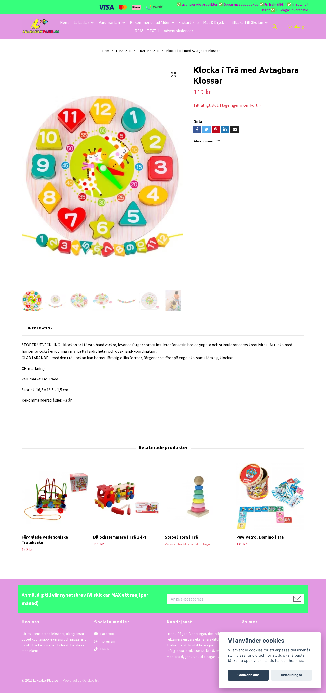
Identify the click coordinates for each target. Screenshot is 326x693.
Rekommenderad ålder (150, 22)
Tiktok (104, 649)
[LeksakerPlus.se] (41, 26)
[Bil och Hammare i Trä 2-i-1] (127, 496)
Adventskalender (178, 30)
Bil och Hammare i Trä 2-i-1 (119, 537)
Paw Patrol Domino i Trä (260, 537)
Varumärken (109, 22)
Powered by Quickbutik (81, 680)
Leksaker (81, 22)
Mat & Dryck (213, 22)
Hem (64, 22)
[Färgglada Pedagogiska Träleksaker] (55, 496)
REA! (139, 30)
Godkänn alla (248, 675)
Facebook (108, 633)
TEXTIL (153, 30)
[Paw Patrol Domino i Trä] (270, 496)
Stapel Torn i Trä (181, 537)
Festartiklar (188, 22)
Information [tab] (40, 328)
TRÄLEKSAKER (148, 50)
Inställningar (291, 675)
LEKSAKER (123, 50)
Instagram (107, 641)
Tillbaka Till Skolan (246, 22)
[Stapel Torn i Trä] (199, 496)
